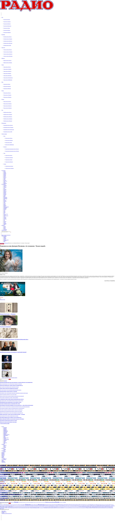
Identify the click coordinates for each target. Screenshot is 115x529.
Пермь (4, 212)
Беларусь (3, 448)
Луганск (5, 203)
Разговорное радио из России (8, 125)
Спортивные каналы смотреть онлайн (50, 507)
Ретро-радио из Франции (7, 97)
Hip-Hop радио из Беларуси (8, 116)
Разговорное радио (47, 505)
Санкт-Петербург (6, 215)
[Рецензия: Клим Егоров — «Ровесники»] (9, 312)
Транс (3, 64)
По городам (3, 184)
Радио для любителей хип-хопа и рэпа (8, 505)
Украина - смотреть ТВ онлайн (91, 507)
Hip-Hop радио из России (7, 112)
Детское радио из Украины (9, 168)
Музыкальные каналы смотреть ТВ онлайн (51, 504)
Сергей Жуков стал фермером (6, 362)
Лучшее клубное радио (34, 504)
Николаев (5, 209)
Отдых (87, 504)
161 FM (1, 487)
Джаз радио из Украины (9, 157)
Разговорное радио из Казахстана (9, 129)
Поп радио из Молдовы (7, 88)
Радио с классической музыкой (18, 505)
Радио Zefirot (2, 481)
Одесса (5, 447)
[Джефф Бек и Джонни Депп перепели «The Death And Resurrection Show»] (9, 337)
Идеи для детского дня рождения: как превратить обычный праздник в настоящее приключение (15, 406)
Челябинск (5, 223)
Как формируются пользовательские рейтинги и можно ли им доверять (11, 411)
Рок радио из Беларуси (7, 23)
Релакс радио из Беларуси (8, 105)
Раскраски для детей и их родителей (56, 505)
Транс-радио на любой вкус (60, 507)
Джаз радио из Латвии (8, 159)
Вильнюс (5, 192)
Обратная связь (4, 230)
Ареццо (5, 186)
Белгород (5, 428)
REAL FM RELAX (3, 496)
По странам (3, 170)
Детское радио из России (9, 166)
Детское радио (12, 504)
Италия (5, 176)
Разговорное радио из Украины (8, 127)
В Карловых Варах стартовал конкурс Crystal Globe (8, 391)
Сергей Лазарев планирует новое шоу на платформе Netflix (11, 467)
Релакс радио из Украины (7, 103)
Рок (2, 17)
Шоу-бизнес (5, 229)
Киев (4, 199)
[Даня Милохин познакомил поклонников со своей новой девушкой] (9, 350)
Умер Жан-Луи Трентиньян (5, 326)
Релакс (3, 99)
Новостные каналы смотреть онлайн (74, 504)
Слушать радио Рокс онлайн (4, 423)
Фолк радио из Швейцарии (9, 144)
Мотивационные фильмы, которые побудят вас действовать (11, 472)
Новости (3, 225)
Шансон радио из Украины (8, 62)
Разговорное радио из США (8, 131)
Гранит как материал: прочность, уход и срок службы (8, 394)
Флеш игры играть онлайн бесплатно (101, 507)
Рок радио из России (7, 19)
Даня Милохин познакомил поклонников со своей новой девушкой (13, 352)
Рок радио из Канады (7, 30)
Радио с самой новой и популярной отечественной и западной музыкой (33, 505)
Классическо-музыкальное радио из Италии (12, 151)
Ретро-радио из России (42, 502)
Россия (4, 171)
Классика (5, 146)
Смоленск (5, 217)
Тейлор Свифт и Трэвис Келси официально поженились (9, 388)
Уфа (4, 220)
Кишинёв (5, 200)
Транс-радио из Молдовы (7, 75)
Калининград (6, 431)
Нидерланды (4, 459)
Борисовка (5, 191)
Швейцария (5, 183)
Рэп (2, 110)
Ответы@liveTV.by (83, 504)
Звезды (4, 226)
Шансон (3, 58)
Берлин (5, 190)
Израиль (5, 174)
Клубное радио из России (7, 36)
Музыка (5, 228)
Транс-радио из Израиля (7, 73)
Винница (5, 193)
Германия (5, 173)
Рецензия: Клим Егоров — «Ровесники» (8, 314)
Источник (1, 297)
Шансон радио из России (7, 60)
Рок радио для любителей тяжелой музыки (99, 505)
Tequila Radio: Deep (4, 474)
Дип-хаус (3, 47)
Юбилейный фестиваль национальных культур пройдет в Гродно (10, 402)
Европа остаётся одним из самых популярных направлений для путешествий (12, 396)
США (3, 460)
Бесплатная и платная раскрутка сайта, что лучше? (8, 420)
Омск (4, 436)
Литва (4, 179)
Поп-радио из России (7, 84)
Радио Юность (3, 479)
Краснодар (5, 201)
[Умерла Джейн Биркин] (7, 369)
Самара (5, 438)
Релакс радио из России (7, 101)
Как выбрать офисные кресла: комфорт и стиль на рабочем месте (10, 417)
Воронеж (5, 194)
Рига (4, 213)
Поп (2, 82)
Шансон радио (111, 507)
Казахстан (3, 454)
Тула (4, 219)
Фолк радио (107, 507)
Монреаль (5, 205)
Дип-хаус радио (20, 504)
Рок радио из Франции (7, 32)
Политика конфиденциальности (7, 513)
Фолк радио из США (8, 142)
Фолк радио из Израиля (9, 140)
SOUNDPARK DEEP (4, 498)
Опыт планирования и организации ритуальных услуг (11, 494)
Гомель (4, 195)
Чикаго (5, 224)
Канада (3, 455)
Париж (4, 211)
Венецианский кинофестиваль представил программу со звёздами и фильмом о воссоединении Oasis (16, 382)
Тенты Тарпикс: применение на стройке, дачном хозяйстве (9, 397)
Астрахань (5, 187)
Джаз (4, 153)
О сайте (3, 512)
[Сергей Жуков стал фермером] (7, 361)
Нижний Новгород (6, 434)
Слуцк (4, 216)
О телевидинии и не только (93, 504)
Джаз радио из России (8, 155)
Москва (5, 433)
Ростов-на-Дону (6, 437)
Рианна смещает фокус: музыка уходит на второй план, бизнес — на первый (12, 414)
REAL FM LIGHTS (4, 492)
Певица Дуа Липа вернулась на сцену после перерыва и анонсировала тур (11, 412)
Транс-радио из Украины (7, 69)
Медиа (39, 504)
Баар (4, 188)
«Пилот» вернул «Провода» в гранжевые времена (9, 377)
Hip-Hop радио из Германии (8, 118)
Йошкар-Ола (5, 197)
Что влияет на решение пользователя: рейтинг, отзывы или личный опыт (11, 409)
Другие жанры (4, 133)
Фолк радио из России (8, 138)
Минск (4, 204)
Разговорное (4, 123)
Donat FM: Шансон (4, 476)
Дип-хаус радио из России (8, 49)
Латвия (5, 178)
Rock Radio (2, 470)
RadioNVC (2, 483)
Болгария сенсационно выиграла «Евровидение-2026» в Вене (10, 403)
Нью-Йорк (5, 208)
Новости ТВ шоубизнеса (65, 504)
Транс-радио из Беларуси (7, 71)
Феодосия (5, 221)
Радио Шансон (3, 478)
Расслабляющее (31, 502)
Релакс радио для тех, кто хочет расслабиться (70, 505)
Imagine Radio (2, 465)
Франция (5, 182)
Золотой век (2, 499)
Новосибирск (5, 207)
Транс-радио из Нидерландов (8, 77)
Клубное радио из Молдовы (8, 43)
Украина (5, 172)
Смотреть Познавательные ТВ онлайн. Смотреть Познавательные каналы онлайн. (19, 507)
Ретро (3, 90)
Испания (5, 175)
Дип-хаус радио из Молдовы (8, 56)
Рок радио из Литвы (7, 28)
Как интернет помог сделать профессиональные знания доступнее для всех (11, 400)
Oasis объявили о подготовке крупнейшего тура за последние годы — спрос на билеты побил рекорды (16, 405)
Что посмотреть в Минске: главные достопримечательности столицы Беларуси (12, 408)
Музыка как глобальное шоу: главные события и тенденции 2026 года (11, 385)
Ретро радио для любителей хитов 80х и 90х (84, 505)
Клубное (13, 502)
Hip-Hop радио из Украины (8, 114)
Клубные (3, 34)
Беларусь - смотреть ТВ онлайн (5, 504)
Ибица (4, 196)
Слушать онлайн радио (8, 506)
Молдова (5, 180)
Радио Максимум (3, 485)
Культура (2, 243)
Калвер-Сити (5, 198)
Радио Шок (2, 468)
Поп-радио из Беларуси (7, 86)
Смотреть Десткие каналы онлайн (53, 506)
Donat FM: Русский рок (4, 490)
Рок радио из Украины (7, 21)
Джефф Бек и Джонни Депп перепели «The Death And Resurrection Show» (14, 339)
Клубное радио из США (7, 45)
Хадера (4, 222)
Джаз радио (16, 504)
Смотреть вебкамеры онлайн (34, 507)
